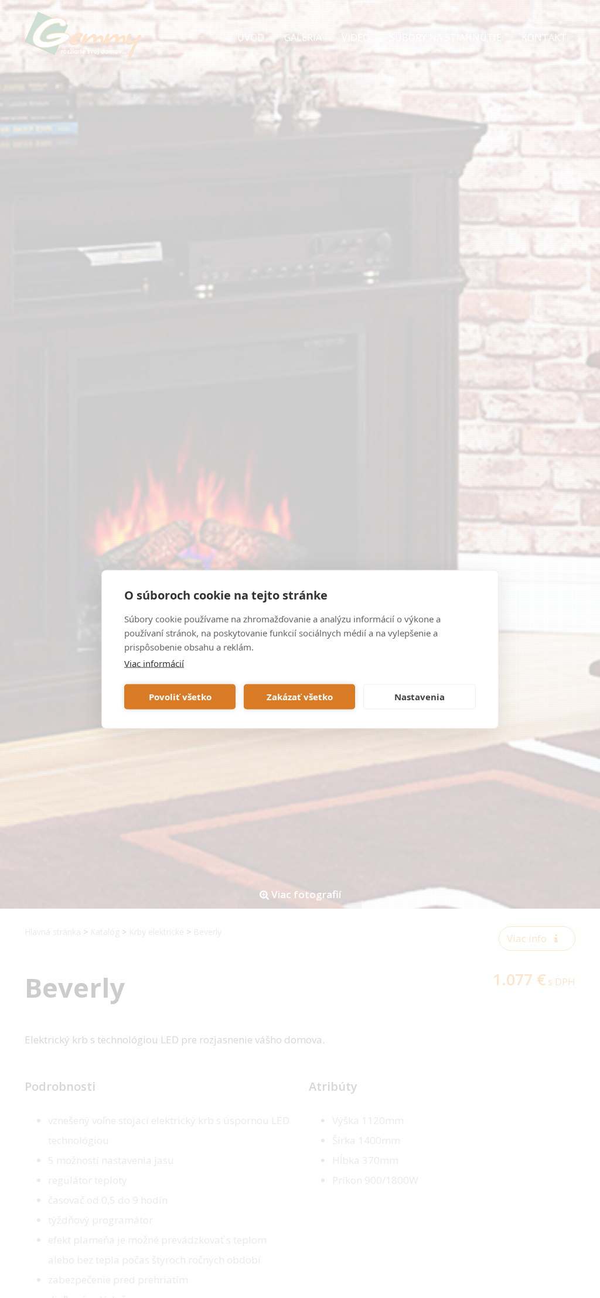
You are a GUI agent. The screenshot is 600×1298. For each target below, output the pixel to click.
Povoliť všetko (180, 697)
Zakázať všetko (300, 697)
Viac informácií (154, 663)
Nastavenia (419, 697)
